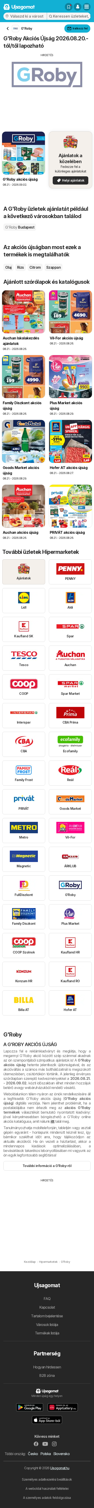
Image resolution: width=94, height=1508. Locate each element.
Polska (45, 1453)
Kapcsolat (47, 1307)
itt (52, 1121)
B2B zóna (47, 1375)
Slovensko (61, 1453)
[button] (77, 7)
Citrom (35, 267)
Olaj (8, 267)
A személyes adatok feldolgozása (47, 1498)
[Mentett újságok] (69, 7)
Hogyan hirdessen (47, 1367)
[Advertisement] (47, 89)
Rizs (20, 267)
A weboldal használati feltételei (47, 1488)
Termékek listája (47, 1333)
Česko (33, 1453)
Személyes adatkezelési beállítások (47, 1479)
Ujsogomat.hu (59, 1468)
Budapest (19, 227)
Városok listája (47, 1324)
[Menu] (87, 7)
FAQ (47, 1298)
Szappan (53, 267)
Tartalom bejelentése (47, 1316)
